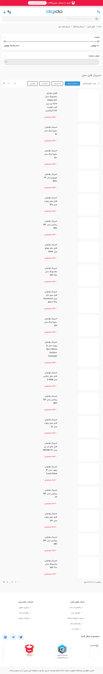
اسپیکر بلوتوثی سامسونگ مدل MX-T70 (51, 564)
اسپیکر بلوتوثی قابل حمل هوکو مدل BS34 (51, 248)
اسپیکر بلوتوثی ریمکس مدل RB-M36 (50, 400)
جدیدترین (57, 83)
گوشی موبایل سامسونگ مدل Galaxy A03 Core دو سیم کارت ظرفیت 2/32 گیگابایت (51, 102)
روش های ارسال (75, 624)
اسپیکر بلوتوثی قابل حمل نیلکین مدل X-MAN (50, 376)
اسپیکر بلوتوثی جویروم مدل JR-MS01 (50, 178)
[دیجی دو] (54, 12)
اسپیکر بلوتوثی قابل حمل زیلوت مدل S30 (50, 517)
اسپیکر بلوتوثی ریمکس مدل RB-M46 (50, 225)
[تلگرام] (13, 637)
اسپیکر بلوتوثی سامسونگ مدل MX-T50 (51, 272)
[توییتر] (21, 637)
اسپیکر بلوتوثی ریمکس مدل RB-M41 (50, 541)
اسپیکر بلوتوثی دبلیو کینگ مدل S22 (50, 322)
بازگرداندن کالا (24, 613)
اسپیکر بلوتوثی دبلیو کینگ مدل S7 (50, 131)
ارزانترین (44, 83)
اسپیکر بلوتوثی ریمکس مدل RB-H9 (50, 493)
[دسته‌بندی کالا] (98, 11)
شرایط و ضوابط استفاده (75, 618)
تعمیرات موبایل (24, 618)
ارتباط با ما (75, 629)
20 (15, 83)
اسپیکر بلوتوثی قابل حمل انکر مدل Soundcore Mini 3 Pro (50, 297)
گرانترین (32, 83)
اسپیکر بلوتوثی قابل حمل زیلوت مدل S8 (50, 423)
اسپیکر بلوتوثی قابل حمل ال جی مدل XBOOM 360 (50, 447)
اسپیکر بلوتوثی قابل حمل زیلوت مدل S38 (50, 201)
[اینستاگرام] (5, 637)
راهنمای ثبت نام (75, 607)
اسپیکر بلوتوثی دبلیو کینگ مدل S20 (50, 154)
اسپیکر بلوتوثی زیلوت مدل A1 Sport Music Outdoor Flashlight (51, 349)
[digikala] (29, 651)
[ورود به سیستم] (4, 11)
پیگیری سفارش (24, 607)
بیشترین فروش (72, 83)
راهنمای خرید (75, 613)
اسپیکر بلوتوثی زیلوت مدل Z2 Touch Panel (51, 470)
